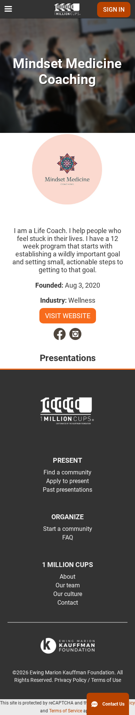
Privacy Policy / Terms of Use (87, 680)
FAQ (67, 537)
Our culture (67, 594)
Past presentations (67, 489)
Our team (68, 585)
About (67, 576)
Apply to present (67, 481)
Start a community (67, 528)
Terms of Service (65, 710)
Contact (67, 602)
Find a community (68, 472)
